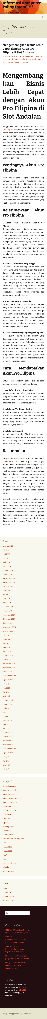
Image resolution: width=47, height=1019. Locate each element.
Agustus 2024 (8, 631)
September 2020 (9, 749)
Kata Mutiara (7, 814)
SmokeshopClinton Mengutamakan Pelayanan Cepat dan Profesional (15, 949)
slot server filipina (21, 62)
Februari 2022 (8, 716)
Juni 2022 (6, 708)
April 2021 (6, 724)
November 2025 (9, 582)
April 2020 (6, 765)
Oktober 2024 (8, 623)
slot (4, 843)
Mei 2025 (6, 594)
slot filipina (36, 59)
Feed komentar (9, 896)
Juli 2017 (6, 769)
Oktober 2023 (8, 671)
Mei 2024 (6, 643)
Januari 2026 (7, 574)
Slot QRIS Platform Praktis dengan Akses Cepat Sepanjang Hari (15, 965)
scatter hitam (8, 834)
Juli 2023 (6, 684)
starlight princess (9, 863)
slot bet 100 (7, 847)
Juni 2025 (6, 590)
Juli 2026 (6, 550)
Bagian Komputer (9, 786)
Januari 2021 (7, 736)
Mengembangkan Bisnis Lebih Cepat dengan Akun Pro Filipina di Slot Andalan (23, 48)
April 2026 (6, 562)
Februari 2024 (8, 655)
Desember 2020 (9, 740)
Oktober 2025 (8, 586)
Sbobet (5, 830)
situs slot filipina (24, 59)
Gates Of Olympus (10, 802)
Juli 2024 (6, 635)
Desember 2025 (9, 578)
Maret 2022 (7, 712)
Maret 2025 (7, 603)
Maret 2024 (7, 651)
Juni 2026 (6, 554)
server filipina (12, 59)
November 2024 (9, 619)
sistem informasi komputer (13, 839)
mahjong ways (8, 826)
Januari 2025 (7, 611)
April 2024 (6, 647)
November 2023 (9, 667)
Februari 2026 (8, 570)
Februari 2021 (8, 732)
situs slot (13, 461)
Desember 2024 (9, 615)
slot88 (5, 859)
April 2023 (6, 696)
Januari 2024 (7, 659)
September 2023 (9, 676)
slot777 (5, 855)
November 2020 (9, 744)
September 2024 (9, 627)
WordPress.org (8, 900)
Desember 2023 (9, 663)
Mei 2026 (6, 558)
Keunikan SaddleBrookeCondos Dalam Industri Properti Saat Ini (16, 939)
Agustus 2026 (8, 546)
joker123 (22, 990)
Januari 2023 (7, 704)
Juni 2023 (6, 688)
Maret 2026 (7, 566)
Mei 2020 (6, 761)
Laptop (5, 822)
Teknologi (6, 867)
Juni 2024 (6, 639)
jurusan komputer (9, 810)
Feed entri (7, 892)
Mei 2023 (6, 692)
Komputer (6, 818)
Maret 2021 (7, 728)
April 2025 (6, 598)
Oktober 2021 (8, 720)
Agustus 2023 (8, 680)
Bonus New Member (10, 790)
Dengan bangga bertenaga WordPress (18, 1013)
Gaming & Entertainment (12, 798)
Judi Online (7, 806)
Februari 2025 (8, 607)
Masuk (5, 888)
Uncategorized (27, 56)
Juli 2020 (6, 757)
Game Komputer (9, 794)
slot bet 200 (7, 851)
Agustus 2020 (8, 753)
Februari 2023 (8, 700)
